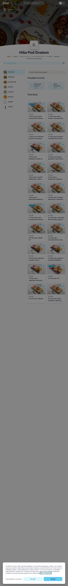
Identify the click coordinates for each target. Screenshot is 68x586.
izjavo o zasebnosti (45, 573)
